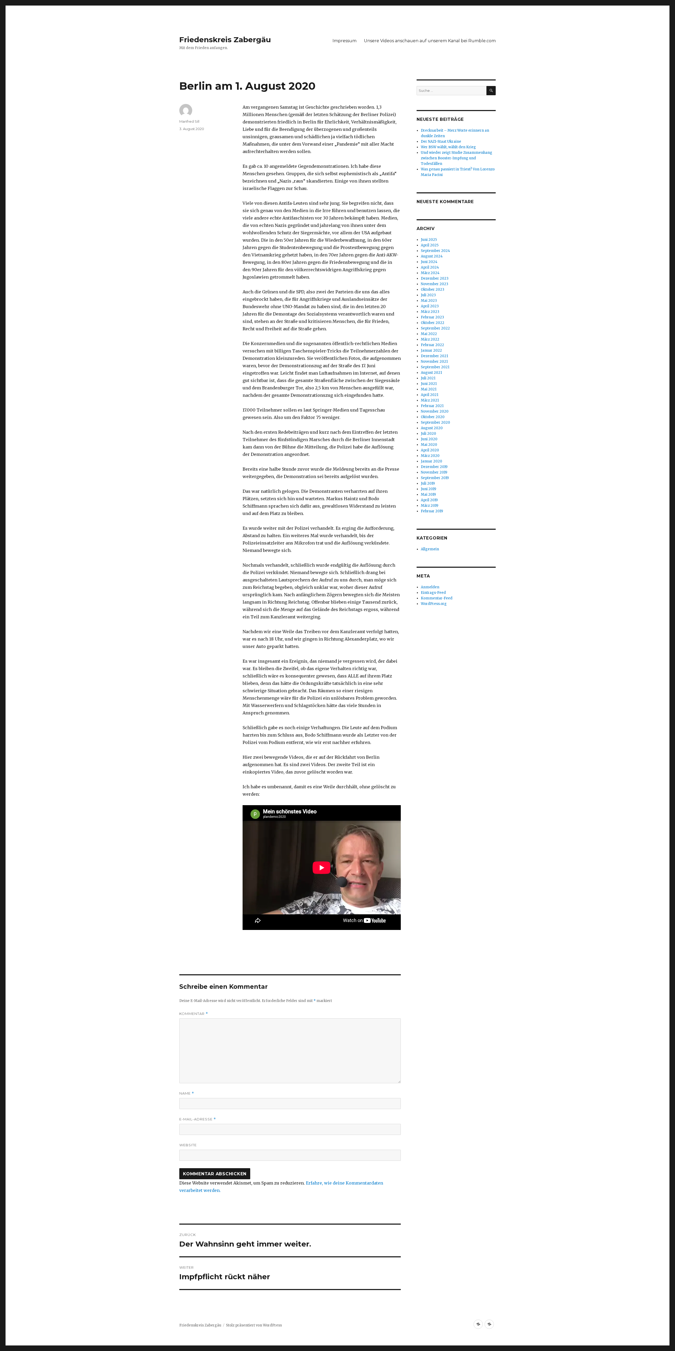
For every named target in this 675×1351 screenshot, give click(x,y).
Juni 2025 (429, 239)
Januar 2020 (431, 461)
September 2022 (435, 328)
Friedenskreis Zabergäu (225, 39)
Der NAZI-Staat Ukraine (441, 141)
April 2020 (430, 450)
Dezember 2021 (434, 356)
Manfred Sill (189, 121)
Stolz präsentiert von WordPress (254, 1325)
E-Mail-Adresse (197, 1119)
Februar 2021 (432, 406)
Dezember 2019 (434, 467)
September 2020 (435, 422)
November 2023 (434, 284)
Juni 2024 (429, 262)
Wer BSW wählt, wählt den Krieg (448, 147)
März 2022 (430, 339)
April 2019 (429, 500)
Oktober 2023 (432, 289)
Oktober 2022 (432, 323)
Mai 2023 (429, 300)
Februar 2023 (432, 317)
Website (188, 1145)
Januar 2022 (431, 350)
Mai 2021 (428, 389)
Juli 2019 (428, 483)
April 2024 (430, 267)
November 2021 (434, 361)
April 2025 (429, 245)
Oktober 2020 (433, 417)
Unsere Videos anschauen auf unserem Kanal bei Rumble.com (430, 40)
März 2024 (430, 273)
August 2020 (432, 428)
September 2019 (435, 478)
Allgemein (430, 549)
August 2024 (432, 256)
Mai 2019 (428, 494)
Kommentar (193, 1013)
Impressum (344, 40)
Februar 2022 (432, 345)
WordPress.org (434, 603)
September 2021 (435, 367)
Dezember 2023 (435, 278)
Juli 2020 (428, 433)
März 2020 (430, 455)
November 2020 (435, 411)
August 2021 (431, 372)
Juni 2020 (429, 439)
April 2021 (429, 395)
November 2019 (434, 472)
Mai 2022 (429, 334)
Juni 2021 (429, 383)
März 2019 (429, 505)
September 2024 (435, 251)
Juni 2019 (428, 489)
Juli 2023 (428, 295)
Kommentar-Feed (436, 598)
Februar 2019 (432, 511)
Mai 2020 (429, 444)
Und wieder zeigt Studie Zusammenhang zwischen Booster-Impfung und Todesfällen (456, 158)
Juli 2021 (428, 378)
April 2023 (430, 306)
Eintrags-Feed (433, 592)
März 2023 (430, 311)
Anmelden (430, 587)
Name (186, 1093)
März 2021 (430, 400)
